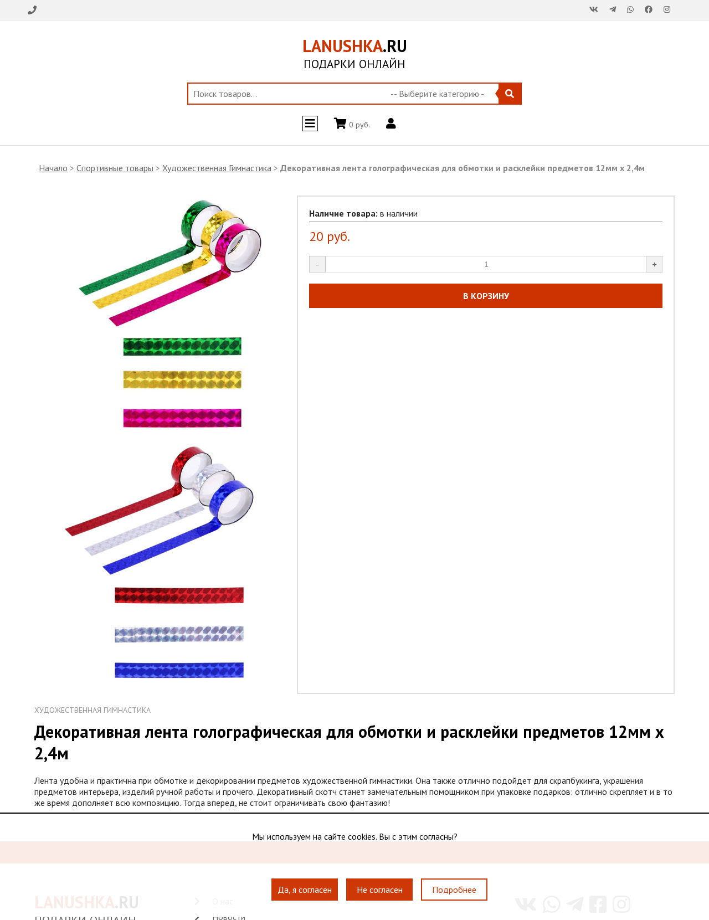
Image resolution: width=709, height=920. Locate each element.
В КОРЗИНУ (486, 295)
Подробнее (454, 889)
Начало (53, 167)
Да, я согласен (305, 889)
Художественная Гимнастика (216, 167)
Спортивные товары (114, 167)
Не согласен (380, 889)
